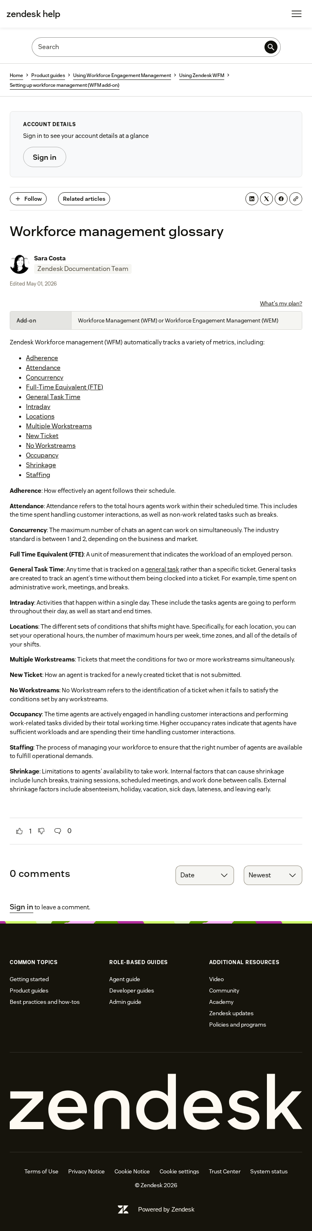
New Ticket (42, 436)
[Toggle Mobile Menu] (297, 14)
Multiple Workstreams (59, 426)
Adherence (42, 358)
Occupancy (42, 455)
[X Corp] (266, 198)
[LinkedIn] (251, 198)
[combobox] (205, 875)
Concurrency (44, 377)
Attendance (43, 367)
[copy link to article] (295, 198)
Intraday (38, 406)
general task (162, 569)
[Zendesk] (156, 1102)
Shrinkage (41, 465)
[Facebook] (281, 198)
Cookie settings (179, 1171)
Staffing (38, 474)
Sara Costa (50, 258)
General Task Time (53, 397)
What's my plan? (281, 303)
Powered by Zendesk (166, 1209)
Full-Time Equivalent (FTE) (64, 387)
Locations (40, 416)
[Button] (19, 831)
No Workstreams (51, 445)
